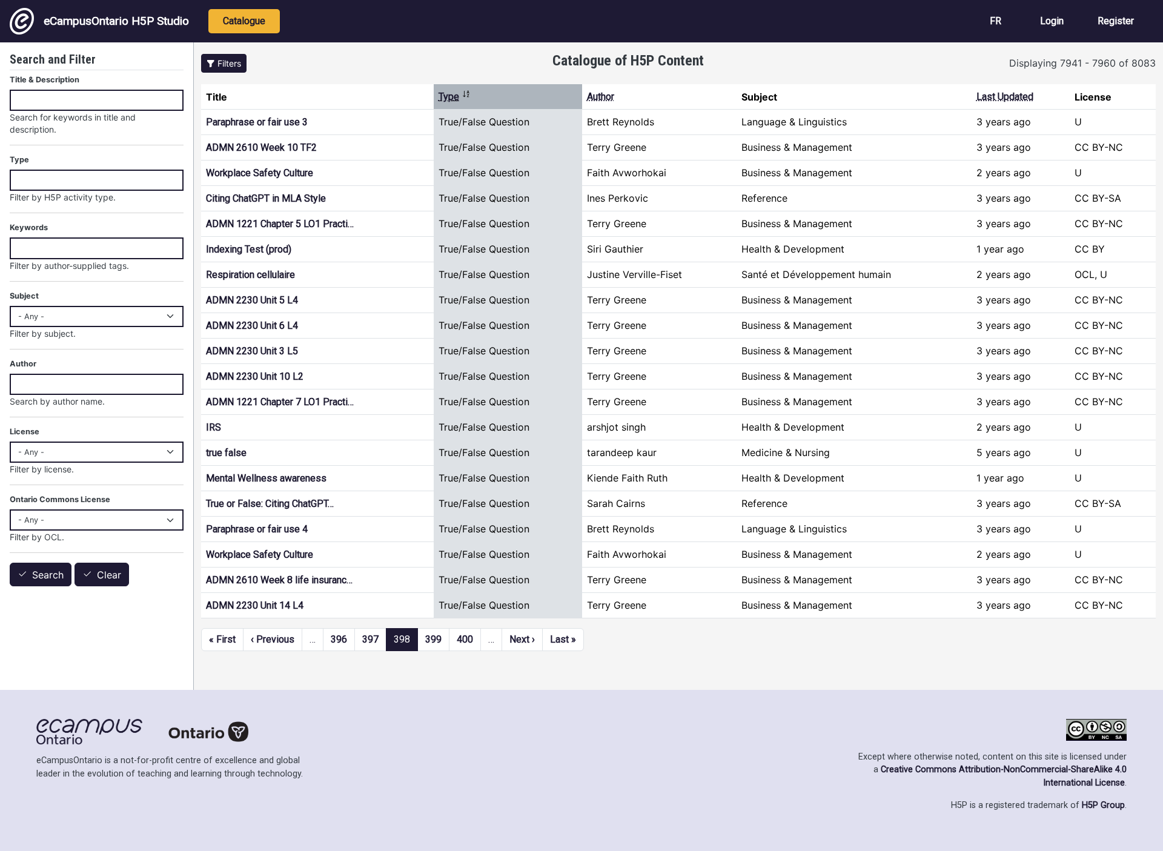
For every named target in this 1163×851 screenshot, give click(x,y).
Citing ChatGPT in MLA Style (266, 198)
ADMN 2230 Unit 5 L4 (252, 300)
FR (995, 21)
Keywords (29, 227)
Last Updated (1004, 96)
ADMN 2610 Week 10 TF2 (261, 147)
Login (1052, 21)
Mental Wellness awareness (266, 478)
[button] (224, 63)
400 (465, 639)
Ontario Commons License (60, 499)
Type (455, 96)
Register (1116, 21)
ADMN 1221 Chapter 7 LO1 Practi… (280, 402)
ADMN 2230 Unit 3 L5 (252, 351)
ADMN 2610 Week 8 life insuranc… (279, 580)
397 (370, 639)
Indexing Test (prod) (248, 249)
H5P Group (1103, 805)
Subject (24, 295)
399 (433, 639)
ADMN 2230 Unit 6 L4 (252, 325)
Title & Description (44, 79)
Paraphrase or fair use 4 (257, 529)
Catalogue (244, 21)
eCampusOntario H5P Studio (116, 21)
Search (48, 575)
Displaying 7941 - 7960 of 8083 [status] (1082, 63)
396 (339, 639)
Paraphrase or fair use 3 (257, 122)
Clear (109, 575)
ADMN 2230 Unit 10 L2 (254, 376)
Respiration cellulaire (250, 274)
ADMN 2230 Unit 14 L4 (254, 605)
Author (600, 96)
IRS (213, 427)
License (24, 431)
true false (226, 453)
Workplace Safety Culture (259, 173)
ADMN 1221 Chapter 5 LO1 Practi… (280, 224)
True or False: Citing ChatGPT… (270, 503)
